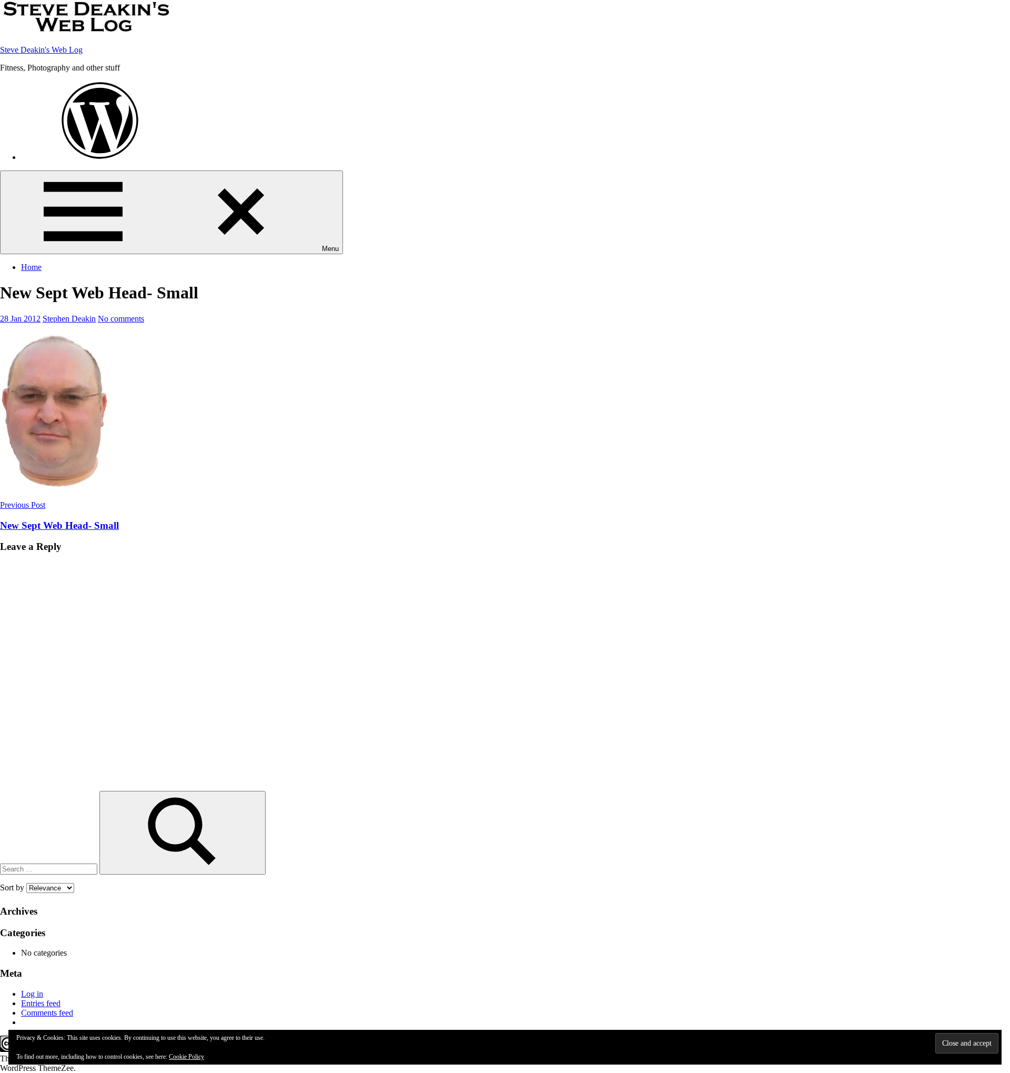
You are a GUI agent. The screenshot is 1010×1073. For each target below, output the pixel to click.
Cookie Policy (186, 1056)
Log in (32, 993)
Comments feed (47, 1012)
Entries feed (40, 1003)
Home (31, 267)
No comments (121, 318)
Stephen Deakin (69, 318)
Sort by (13, 887)
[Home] (100, 157)
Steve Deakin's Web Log (41, 49)
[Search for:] (49, 868)
